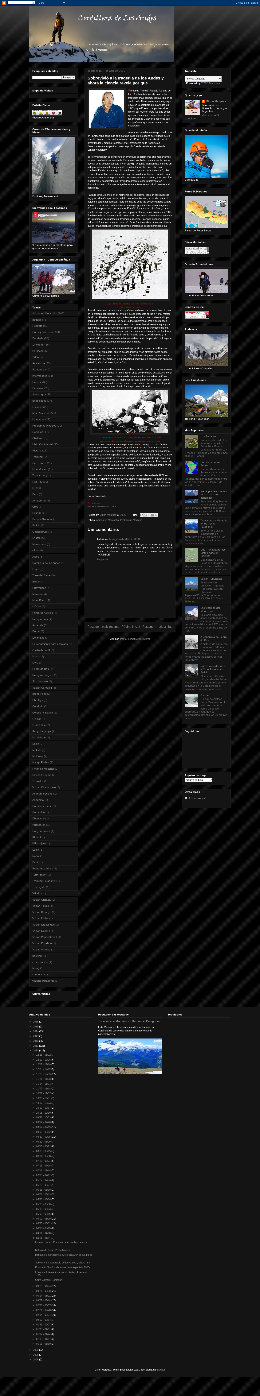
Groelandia (39, 724)
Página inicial (131, 626)
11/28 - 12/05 (43, 1074)
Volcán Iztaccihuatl (43, 924)
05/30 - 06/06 (43, 1199)
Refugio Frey (40, 619)
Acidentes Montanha (107, 520)
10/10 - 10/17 (43, 1107)
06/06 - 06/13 (43, 1194)
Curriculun (38, 812)
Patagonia (38, 369)
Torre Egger (39, 874)
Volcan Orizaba (41, 899)
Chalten (37, 438)
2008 (36, 1354)
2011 (36, 1045)
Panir (35, 862)
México (36, 606)
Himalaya (38, 388)
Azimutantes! (197, 798)
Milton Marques (216, 101)
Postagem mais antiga (157, 626)
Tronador (37, 781)
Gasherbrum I (40, 531)
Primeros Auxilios (42, 612)
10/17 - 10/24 (43, 1103)
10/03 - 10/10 (43, 1112)
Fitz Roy (37, 481)
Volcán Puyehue (42, 943)
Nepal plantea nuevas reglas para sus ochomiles (213, 494)
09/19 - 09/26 (43, 1122)
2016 (36, 1021)
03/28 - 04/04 (43, 1286)
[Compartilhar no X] (149, 515)
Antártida (37, 625)
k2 (33, 487)
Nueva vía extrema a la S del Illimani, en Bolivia (213, 669)
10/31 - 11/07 (43, 1093)
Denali (36, 631)
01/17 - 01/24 (43, 1334)
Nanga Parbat (40, 762)
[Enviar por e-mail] (142, 515)
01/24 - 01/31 (43, 1329)
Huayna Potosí (41, 831)
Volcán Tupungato (211, 578)
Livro (35, 662)
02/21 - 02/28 (43, 1310)
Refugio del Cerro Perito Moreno (52, 1250)
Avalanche (38, 363)
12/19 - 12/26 (43, 1059)
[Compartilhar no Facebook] (152, 515)
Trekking (37, 456)
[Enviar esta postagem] (134, 514)
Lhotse (36, 537)
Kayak (36, 656)
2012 (36, 1041)
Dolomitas (38, 637)
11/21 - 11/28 (43, 1078)
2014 (36, 1031)
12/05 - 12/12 (43, 1069)
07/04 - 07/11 (43, 1175)
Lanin (35, 849)
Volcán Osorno (41, 930)
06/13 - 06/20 (43, 1189)
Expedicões (39, 400)
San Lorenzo (40, 681)
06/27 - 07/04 (43, 1180)
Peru (35, 494)
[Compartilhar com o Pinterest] (156, 515)
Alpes (35, 556)
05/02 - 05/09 (43, 1218)
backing (37, 955)
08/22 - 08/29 (43, 1141)
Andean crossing (42, 793)
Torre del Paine (41, 575)
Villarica (37, 893)
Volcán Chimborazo (44, 787)
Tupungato (38, 887)
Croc (35, 506)
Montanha (38, 419)
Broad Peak (39, 693)
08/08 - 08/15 (43, 1151)
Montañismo (39, 469)
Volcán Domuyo (41, 912)
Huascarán (38, 824)
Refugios (37, 431)
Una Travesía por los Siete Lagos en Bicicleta (213, 553)
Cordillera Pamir (42, 806)
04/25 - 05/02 (43, 1223)
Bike (34, 581)
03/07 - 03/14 (43, 1300)
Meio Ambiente (41, 413)
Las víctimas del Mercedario (210, 609)
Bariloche (38, 350)
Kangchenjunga (41, 731)
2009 (36, 1349)
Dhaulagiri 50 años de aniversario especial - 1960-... (63, 1267)
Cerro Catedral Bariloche (48, 1279)
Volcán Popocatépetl (44, 936)
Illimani (36, 837)
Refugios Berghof (42, 675)
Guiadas (37, 406)
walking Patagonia (43, 980)
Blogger (161, 1369)
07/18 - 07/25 (43, 1165)
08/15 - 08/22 (43, 1146)
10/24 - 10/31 (43, 1098)
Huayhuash (39, 587)
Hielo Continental (42, 444)
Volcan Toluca (40, 905)
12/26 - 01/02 (43, 1054)
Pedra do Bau (40, 668)
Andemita (38, 799)
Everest (36, 382)
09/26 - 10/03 (43, 1117)
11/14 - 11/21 (43, 1083)
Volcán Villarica (41, 949)
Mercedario (39, 544)
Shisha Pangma (41, 774)
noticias (36, 319)
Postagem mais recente (103, 626)
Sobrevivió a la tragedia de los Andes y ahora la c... (63, 1262)
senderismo (39, 974)
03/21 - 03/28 (43, 1291)
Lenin (35, 743)
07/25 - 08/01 (43, 1160)
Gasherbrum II (41, 650)
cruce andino (40, 962)
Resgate (37, 325)
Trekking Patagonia (44, 880)
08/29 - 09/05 (43, 1136)
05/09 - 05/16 (43, 1213)
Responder (102, 559)
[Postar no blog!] (145, 515)
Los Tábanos (208, 436)
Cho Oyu (37, 700)
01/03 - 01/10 (43, 1343)
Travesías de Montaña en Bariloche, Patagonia (213, 523)
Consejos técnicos (43, 332)
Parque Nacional (42, 519)
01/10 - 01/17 (43, 1339)
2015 (36, 1026)
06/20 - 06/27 (43, 1185)
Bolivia (36, 525)
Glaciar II (205, 695)
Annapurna (39, 500)
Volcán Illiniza (40, 918)
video (35, 356)
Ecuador (37, 512)
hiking (35, 968)
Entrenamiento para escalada (50, 643)
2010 (36, 1050)
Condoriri (37, 706)
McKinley (37, 756)
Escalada (37, 338)
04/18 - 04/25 (43, 1228)
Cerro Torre (39, 463)
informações (39, 375)
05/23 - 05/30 (43, 1204)
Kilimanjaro (39, 843)
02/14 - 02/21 (43, 1314)
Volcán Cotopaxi (42, 687)
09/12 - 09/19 (43, 1127)
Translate (214, 83)
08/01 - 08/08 (43, 1156)
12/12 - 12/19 (43, 1064)
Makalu (36, 750)
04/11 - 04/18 (43, 1233)
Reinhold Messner (43, 768)
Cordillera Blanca (42, 712)
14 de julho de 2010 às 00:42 (124, 539)
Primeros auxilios (42, 868)
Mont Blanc (39, 600)
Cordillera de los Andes (46, 562)
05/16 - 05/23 (43, 1209)
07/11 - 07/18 (43, 1170)
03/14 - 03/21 (43, 1295)
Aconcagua (39, 394)
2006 (36, 1359)
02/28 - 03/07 (43, 1305)
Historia (36, 450)
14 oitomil (38, 344)
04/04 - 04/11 (43, 1238)
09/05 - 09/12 (43, 1132)
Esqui (35, 568)
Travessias (38, 475)
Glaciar (36, 718)
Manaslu (37, 594)
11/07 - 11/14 (43, 1088)
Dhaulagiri (38, 818)
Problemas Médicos (131, 520)
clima (35, 550)
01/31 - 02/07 (43, 1324)
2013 (36, 1036)
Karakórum (39, 737)
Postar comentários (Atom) (135, 638)
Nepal (35, 855)
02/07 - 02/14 (43, 1319)
